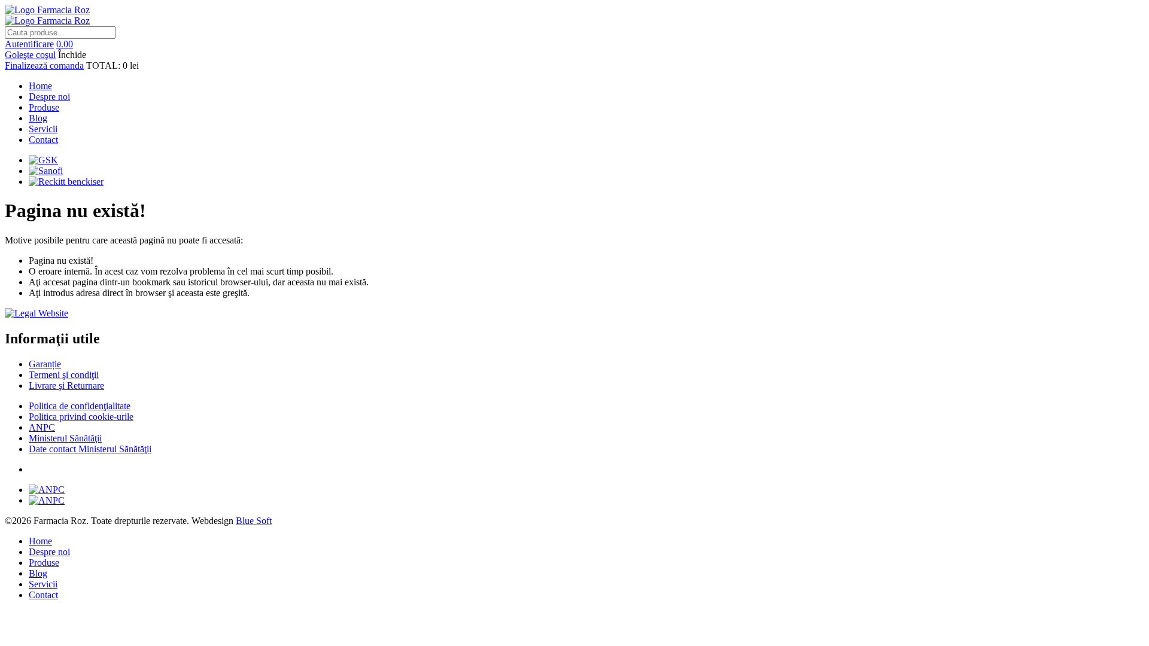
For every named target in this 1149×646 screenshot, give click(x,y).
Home (40, 86)
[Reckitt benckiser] (66, 181)
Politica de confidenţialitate (79, 406)
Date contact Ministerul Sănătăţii (90, 449)
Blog (38, 118)
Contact (43, 140)
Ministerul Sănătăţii (65, 438)
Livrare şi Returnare (66, 385)
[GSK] (43, 160)
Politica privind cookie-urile (81, 417)
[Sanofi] (46, 171)
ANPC (42, 427)
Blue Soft (254, 521)
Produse (44, 107)
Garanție (45, 364)
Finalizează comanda (44, 65)
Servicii (43, 129)
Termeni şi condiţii (64, 375)
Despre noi (49, 97)
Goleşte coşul (30, 55)
